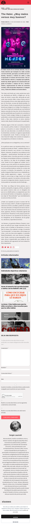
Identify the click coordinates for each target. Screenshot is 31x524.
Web (2, 379)
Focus (5, 251)
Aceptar (15, 517)
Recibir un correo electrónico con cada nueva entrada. (13, 411)
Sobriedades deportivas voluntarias (14, 271)
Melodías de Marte (13, 251)
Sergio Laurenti (6, 24)
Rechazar (15, 522)
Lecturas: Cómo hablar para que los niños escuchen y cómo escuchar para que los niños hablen (14, 306)
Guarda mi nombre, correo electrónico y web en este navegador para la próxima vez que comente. (15, 388)
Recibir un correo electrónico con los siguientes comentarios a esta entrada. (14, 404)
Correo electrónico (6, 373)
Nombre (3, 367)
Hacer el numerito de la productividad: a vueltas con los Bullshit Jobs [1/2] (15, 287)
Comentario (4, 348)
